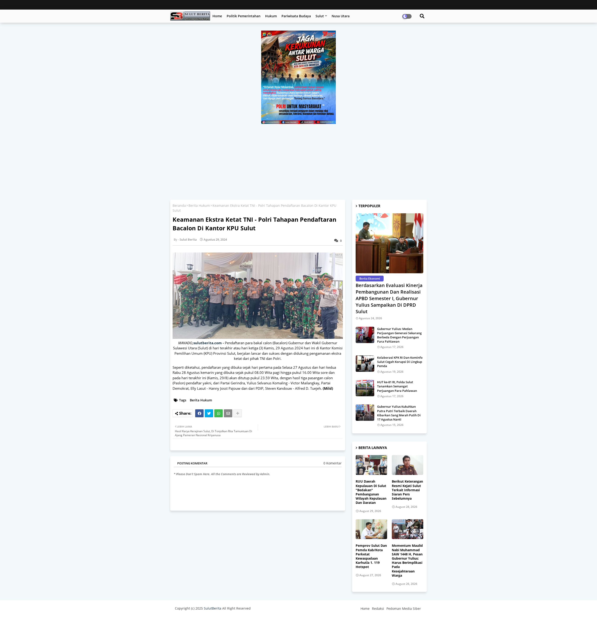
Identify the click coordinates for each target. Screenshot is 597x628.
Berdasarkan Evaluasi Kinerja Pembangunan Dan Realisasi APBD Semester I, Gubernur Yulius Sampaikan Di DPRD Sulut (389, 298)
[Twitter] (209, 413)
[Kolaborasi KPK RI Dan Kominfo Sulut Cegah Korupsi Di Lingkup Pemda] (365, 363)
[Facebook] (199, 413)
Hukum (271, 16)
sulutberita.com (207, 342)
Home (217, 16)
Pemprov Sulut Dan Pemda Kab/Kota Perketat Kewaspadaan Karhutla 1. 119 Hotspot (371, 556)
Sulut (320, 16)
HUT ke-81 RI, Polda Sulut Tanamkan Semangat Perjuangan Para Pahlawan (397, 386)
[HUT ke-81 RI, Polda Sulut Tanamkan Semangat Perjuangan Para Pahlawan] (365, 388)
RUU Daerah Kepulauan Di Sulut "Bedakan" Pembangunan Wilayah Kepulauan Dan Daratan (371, 492)
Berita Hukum (199, 205)
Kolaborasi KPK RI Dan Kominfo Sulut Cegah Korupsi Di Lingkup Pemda (400, 361)
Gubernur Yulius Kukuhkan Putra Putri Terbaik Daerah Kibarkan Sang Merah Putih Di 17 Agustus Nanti (399, 412)
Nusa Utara (341, 16)
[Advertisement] (298, 159)
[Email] (228, 413)
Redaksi (378, 608)
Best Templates (262, 619)
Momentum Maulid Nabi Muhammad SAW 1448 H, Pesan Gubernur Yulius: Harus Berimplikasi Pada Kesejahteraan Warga (407, 560)
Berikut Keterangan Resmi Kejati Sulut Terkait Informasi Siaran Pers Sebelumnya (407, 490)
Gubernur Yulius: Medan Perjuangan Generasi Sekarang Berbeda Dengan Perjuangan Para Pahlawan (399, 335)
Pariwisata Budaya (296, 16)
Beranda (179, 205)
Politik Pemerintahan (243, 16)
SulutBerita (212, 608)
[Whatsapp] (218, 413)
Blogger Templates (208, 619)
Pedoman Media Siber (403, 608)
